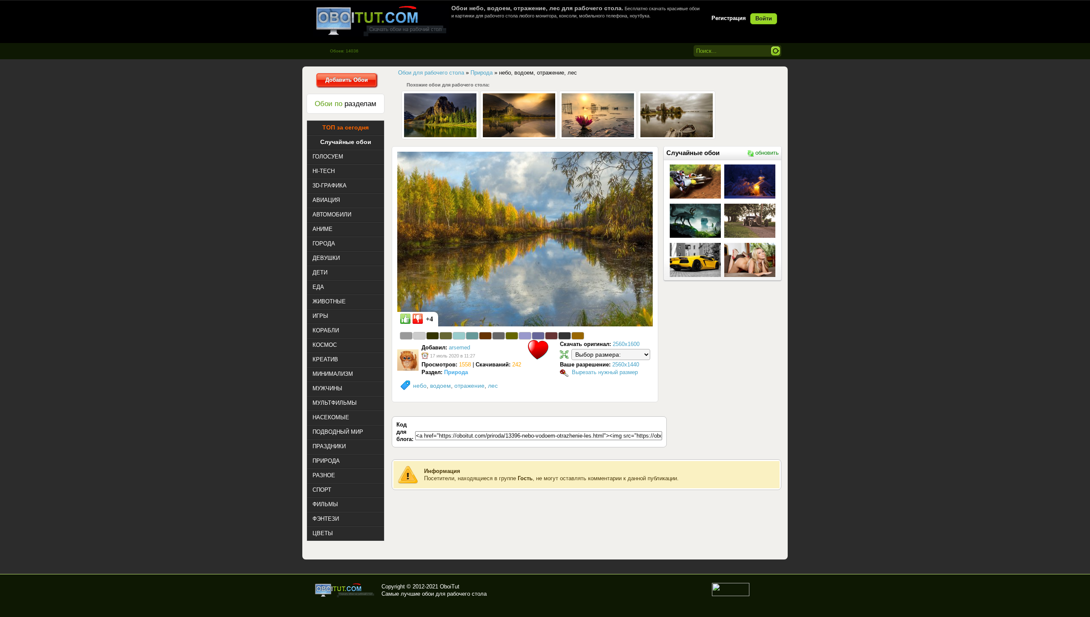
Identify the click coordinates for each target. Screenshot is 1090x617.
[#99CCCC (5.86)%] (459, 336)
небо (420, 385)
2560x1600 (626, 344)
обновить (767, 153)
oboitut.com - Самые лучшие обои (345, 590)
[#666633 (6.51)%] (445, 336)
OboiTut (449, 586)
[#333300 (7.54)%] (432, 336)
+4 (429, 319)
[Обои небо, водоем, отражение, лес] (525, 238)
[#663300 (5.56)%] (485, 336)
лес (493, 385)
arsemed (459, 347)
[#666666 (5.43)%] (498, 336)
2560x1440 (625, 364)
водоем (440, 385)
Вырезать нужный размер (605, 372)
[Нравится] (405, 319)
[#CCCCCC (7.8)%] (419, 336)
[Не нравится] (418, 319)
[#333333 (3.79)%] (564, 336)
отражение (469, 385)
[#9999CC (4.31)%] (525, 336)
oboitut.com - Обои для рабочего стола (381, 21)
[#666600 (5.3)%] (511, 336)
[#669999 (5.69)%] (472, 336)
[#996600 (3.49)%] (577, 336)
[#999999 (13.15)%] (406, 336)
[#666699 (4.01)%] (538, 336)
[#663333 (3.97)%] (551, 336)
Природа (456, 372)
